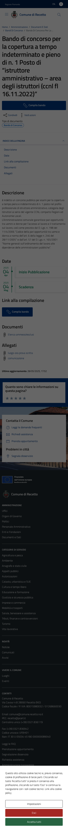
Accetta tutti (34, 822)
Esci (34, 813)
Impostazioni (34, 804)
